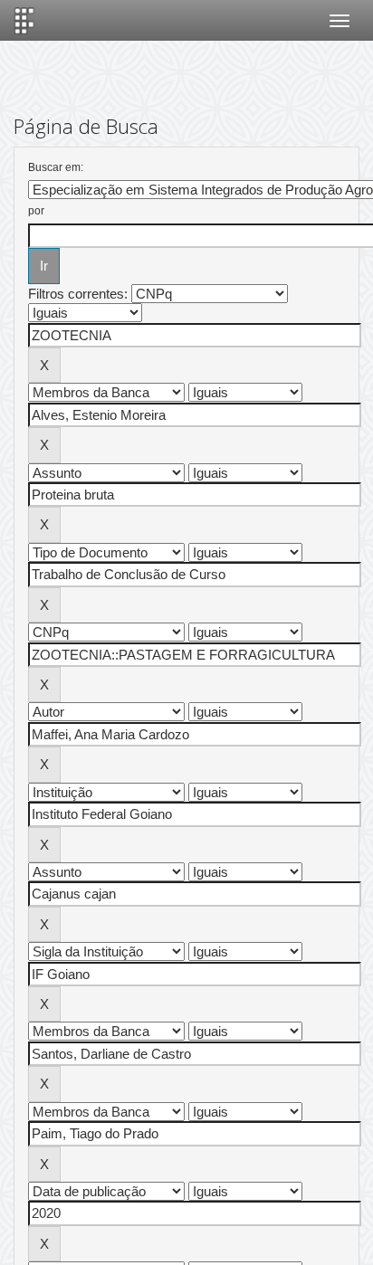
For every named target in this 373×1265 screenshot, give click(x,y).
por (36, 210)
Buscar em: (55, 167)
